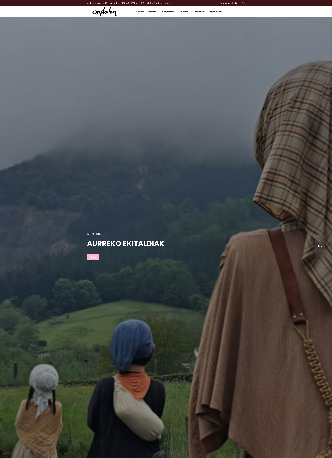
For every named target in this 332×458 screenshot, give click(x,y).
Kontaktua (225, 3)
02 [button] (320, 246)
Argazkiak (200, 11)
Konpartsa (168, 11)
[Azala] (105, 11)
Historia (152, 11)
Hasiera (140, 11)
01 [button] (320, 241)
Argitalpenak (216, 11)
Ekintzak (184, 11)
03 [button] (320, 250)
